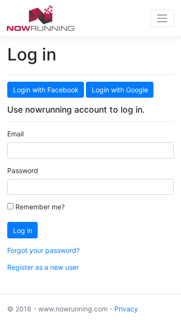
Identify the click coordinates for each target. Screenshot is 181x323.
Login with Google (120, 90)
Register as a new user (43, 267)
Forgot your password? (43, 250)
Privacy (126, 309)
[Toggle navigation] (162, 18)
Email (15, 134)
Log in (22, 230)
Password (22, 170)
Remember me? (39, 207)
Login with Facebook (46, 90)
